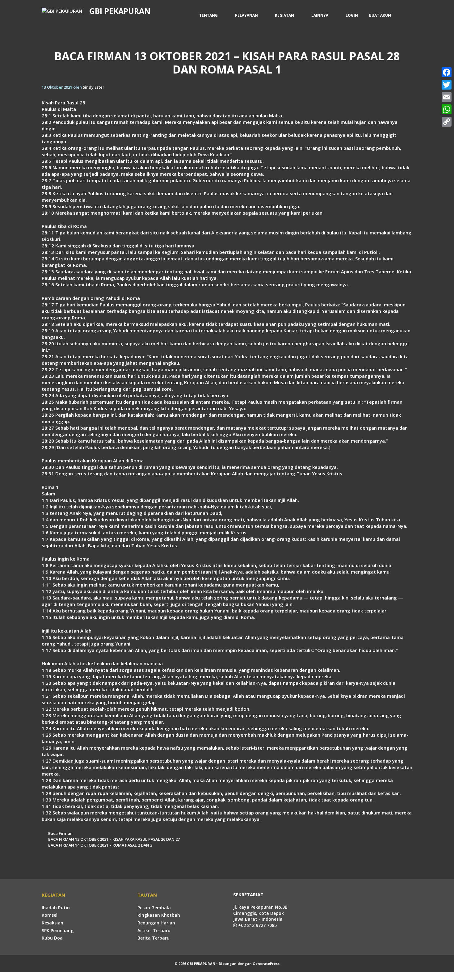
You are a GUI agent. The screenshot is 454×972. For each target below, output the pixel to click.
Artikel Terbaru (153, 930)
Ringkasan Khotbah (158, 915)
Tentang (208, 15)
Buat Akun (380, 15)
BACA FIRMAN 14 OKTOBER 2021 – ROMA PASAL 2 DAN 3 (100, 845)
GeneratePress (266, 963)
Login (352, 15)
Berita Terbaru (153, 938)
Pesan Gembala (154, 908)
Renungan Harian (156, 923)
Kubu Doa (52, 938)
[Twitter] (446, 84)
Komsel (49, 915)
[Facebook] (446, 72)
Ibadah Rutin (56, 908)
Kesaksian (52, 923)
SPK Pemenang (58, 930)
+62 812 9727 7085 (257, 925)
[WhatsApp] (446, 109)
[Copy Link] (446, 122)
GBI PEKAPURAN (119, 11)
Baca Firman (60, 833)
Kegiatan (284, 15)
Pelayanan (246, 15)
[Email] (446, 97)
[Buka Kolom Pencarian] (404, 15)
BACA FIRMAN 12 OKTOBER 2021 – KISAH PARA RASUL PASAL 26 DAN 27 (114, 839)
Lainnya (319, 15)
